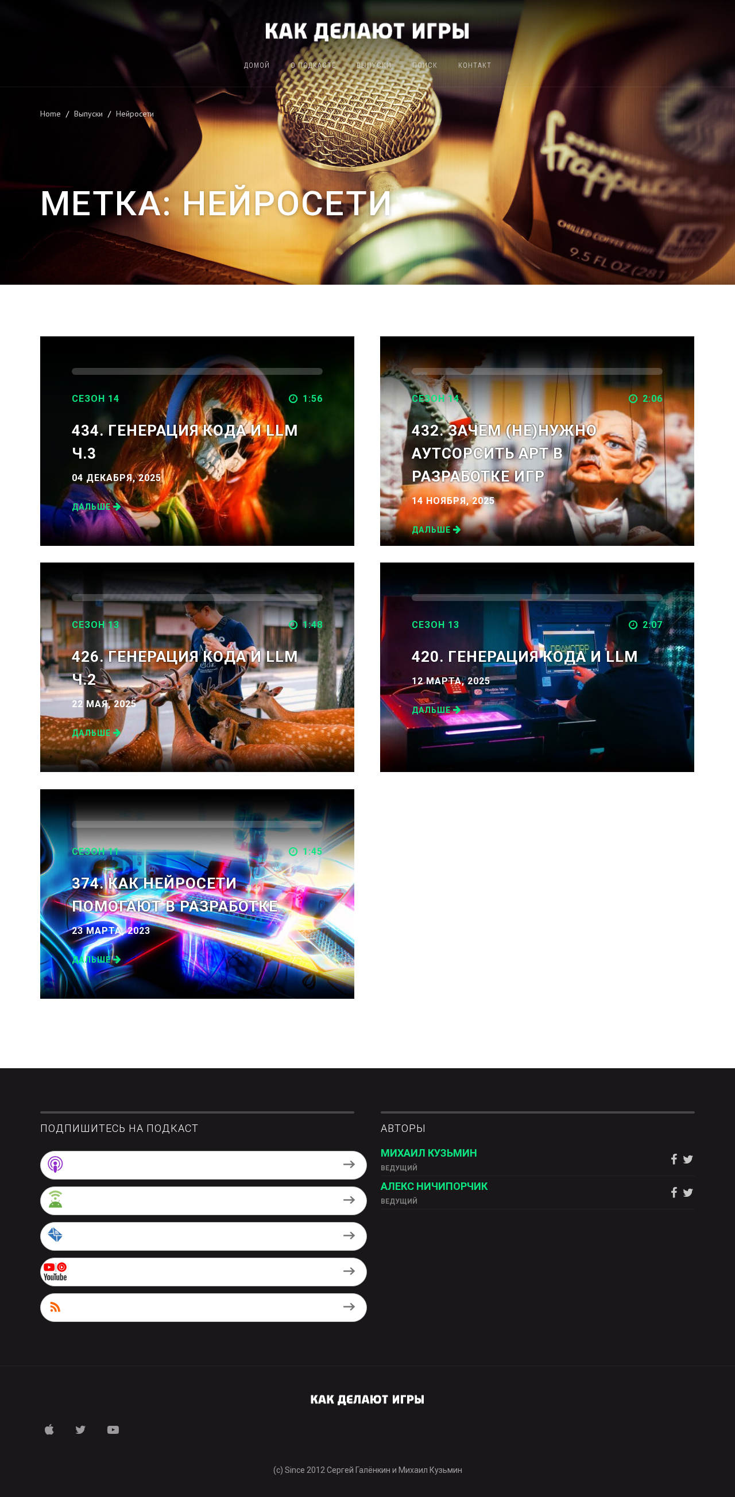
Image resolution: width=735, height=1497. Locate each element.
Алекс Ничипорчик (434, 1186)
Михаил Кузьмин (429, 1153)
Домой (257, 65)
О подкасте (313, 65)
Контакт (475, 65)
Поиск (425, 65)
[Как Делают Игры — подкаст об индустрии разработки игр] (367, 30)
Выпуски (374, 65)
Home (50, 113)
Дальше (92, 506)
